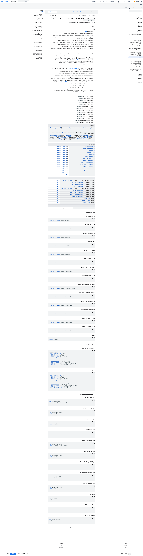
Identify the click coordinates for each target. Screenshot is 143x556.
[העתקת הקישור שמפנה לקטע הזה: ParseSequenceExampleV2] (80, 348)
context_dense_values (90, 146)
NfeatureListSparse (86, 202)
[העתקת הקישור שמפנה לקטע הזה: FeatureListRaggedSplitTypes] (79, 462)
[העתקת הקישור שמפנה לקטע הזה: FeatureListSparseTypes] (81, 483)
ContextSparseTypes (78, 186)
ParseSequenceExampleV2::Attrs (84, 140)
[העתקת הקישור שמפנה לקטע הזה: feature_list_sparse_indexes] (79, 309)
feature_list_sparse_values (89, 172)
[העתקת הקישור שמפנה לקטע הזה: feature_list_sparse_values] (80, 326)
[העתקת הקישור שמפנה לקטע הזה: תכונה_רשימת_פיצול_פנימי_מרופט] (77, 284)
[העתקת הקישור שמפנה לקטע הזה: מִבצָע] (91, 335)
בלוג (126, 541)
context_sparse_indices (90, 152)
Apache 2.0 (63, 531)
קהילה (103, 1)
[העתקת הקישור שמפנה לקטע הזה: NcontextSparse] (85, 494)
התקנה (128, 1)
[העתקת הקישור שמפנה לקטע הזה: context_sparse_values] (82, 258)
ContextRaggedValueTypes (77, 184)
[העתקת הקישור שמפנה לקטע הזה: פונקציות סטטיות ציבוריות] (79, 394)
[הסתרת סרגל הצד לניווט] (129, 554)
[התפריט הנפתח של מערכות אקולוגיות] (106, 1)
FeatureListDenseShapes (66, 188)
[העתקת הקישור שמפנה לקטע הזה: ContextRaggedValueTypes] (80, 419)
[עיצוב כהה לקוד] (93, 219)
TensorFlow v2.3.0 (137, 5)
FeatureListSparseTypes (77, 196)
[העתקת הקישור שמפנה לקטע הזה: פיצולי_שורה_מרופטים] (83, 224)
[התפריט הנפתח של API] (116, 1)
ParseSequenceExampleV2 (55, 127)
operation (93, 174)
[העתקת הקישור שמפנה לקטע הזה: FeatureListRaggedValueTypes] (78, 472)
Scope (86, 31)
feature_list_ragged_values (89, 166)
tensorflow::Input (84, 127)
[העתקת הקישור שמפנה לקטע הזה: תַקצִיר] (90, 26)
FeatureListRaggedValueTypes (76, 194)
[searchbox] (135, 11)
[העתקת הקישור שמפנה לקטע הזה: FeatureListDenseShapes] (81, 440)
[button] (135, 15)
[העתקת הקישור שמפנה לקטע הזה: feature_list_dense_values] (80, 275)
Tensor (78, 59)
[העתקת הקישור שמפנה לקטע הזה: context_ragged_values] (82, 233)
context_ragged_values (90, 150)
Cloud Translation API (77, 11)
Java (126, 7)
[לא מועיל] (48, 15)
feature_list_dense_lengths (89, 158)
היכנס (2, 1)
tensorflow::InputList (90, 132)
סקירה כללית (139, 7)
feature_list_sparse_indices (88, 168)
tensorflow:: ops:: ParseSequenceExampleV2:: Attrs (86, 208)
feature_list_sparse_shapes (89, 170)
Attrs (84, 64)
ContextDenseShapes (67, 180)
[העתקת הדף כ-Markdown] (54, 18)
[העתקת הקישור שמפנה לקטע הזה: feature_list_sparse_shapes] (80, 318)
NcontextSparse (87, 198)
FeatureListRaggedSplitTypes (76, 192)
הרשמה (13, 553)
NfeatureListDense (86, 200)
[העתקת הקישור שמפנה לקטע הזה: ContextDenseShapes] (83, 397)
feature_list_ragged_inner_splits (87, 162)
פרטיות (122, 553)
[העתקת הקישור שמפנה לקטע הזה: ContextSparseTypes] (83, 430)
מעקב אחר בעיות (60, 541)
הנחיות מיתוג (61, 547)
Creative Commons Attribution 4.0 (78, 531)
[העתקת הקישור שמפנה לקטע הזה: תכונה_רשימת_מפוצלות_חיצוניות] (77, 292)
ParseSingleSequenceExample (74, 68)
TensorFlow (93, 15)
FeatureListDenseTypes (78, 190)
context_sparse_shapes (90, 154)
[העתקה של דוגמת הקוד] (94, 219)
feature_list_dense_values (89, 160)
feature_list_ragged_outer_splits (87, 164)
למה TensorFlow (95, 1)
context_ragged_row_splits (89, 148)
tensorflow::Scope (70, 127)
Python (133, 7)
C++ (129, 7)
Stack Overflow (60, 545)
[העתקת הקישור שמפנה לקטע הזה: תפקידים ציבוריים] (84, 344)
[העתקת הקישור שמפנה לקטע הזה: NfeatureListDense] (84, 505)
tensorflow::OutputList (62, 146)
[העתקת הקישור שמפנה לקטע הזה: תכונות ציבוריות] (85, 213)
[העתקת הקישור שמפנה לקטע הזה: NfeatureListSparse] (84, 515)
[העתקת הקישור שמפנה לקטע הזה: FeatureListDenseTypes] (82, 451)
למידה (124, 1)
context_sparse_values (90, 156)
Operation (66, 174)
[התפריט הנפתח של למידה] (121, 1)
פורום (126, 543)
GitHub (6, 1)
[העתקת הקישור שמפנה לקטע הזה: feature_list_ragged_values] (80, 301)
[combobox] (23, 1)
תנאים (126, 553)
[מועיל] (50, 15)
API (118, 1)
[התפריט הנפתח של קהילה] (100, 1)
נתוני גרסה (61, 543)
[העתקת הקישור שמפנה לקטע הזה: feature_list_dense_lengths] (80, 267)
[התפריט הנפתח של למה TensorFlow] (90, 1)
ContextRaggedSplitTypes (77, 182)
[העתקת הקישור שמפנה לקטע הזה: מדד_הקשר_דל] (86, 241)
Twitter (125, 547)
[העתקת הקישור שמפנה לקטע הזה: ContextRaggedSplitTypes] (80, 408)
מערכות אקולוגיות (111, 1)
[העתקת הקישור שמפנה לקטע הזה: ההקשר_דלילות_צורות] (83, 250)
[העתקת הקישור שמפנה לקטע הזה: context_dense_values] (82, 216)
